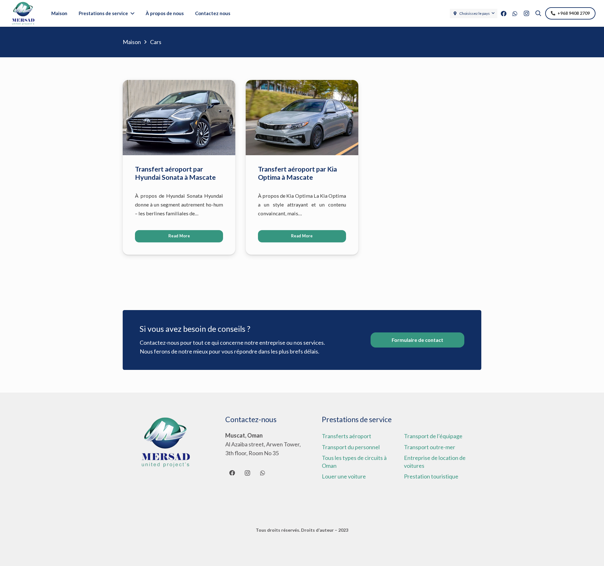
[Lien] (23, 13)
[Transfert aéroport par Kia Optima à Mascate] (302, 84)
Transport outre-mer (429, 447)
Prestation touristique (431, 476)
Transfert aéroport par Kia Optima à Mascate (297, 173)
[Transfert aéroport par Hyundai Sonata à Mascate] (179, 84)
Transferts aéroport (346, 436)
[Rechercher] (538, 13)
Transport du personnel (351, 447)
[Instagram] (526, 13)
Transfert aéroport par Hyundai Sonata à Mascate (175, 173)
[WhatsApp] (515, 13)
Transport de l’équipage (433, 436)
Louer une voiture (344, 476)
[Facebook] (503, 13)
